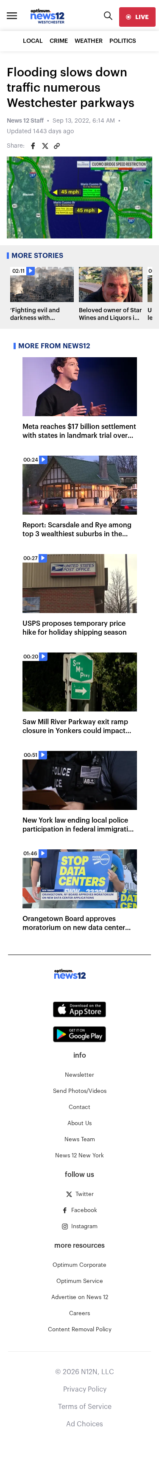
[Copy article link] (56, 146)
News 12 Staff (25, 121)
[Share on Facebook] (33, 146)
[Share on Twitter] (45, 146)
